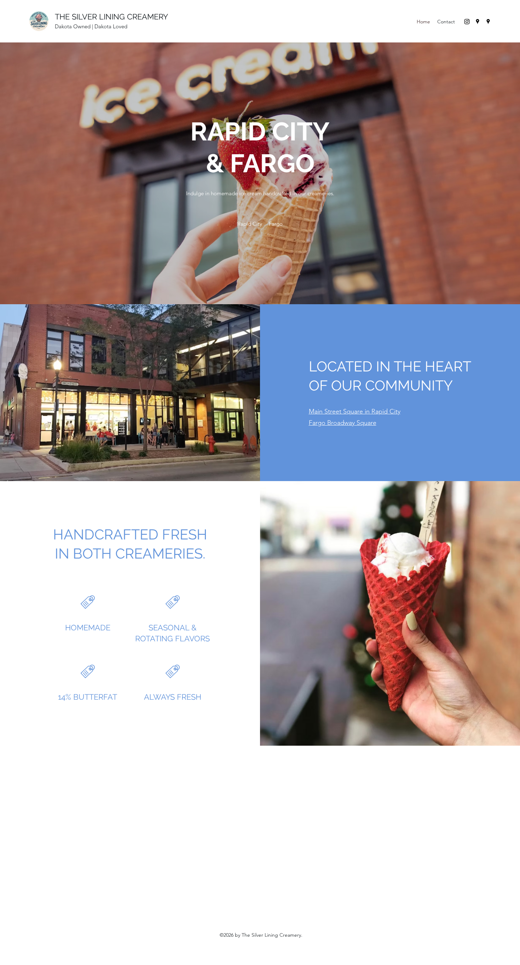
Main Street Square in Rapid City (354, 411)
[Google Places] (477, 21)
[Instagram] (466, 21)
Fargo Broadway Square (342, 423)
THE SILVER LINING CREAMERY (111, 16)
